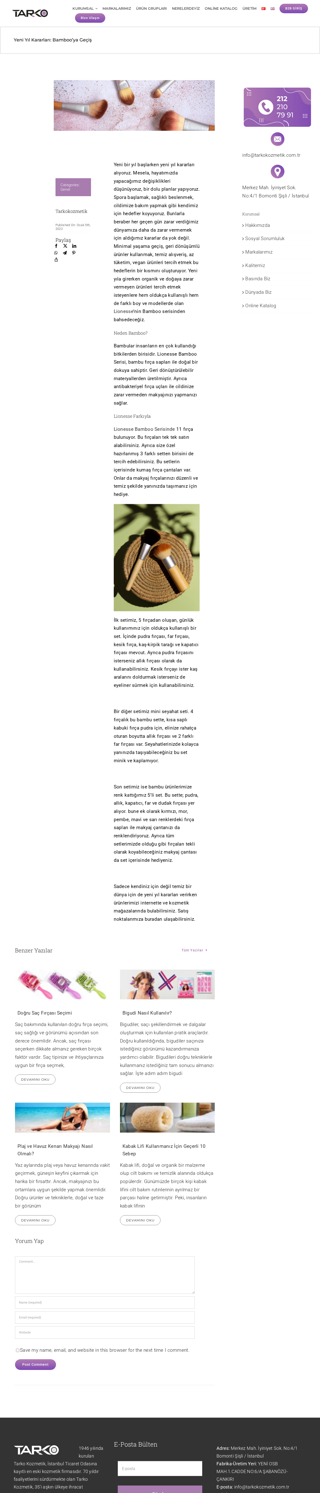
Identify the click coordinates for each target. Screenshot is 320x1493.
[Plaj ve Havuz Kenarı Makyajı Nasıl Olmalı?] (62, 1118)
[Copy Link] (56, 259)
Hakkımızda (257, 225)
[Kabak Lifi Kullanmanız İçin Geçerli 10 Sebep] (167, 1118)
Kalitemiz (255, 265)
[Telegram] (64, 253)
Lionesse (123, 311)
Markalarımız (258, 252)
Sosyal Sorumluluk (264, 238)
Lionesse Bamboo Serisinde (144, 429)
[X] (65, 246)
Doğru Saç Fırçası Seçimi (45, 1013)
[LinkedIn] (74, 246)
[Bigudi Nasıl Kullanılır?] (167, 985)
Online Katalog (260, 305)
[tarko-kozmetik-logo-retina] (30, 11)
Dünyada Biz (258, 292)
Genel (65, 189)
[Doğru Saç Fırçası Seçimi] (62, 985)
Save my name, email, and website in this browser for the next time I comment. (105, 1350)
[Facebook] (56, 246)
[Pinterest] (73, 253)
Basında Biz (257, 279)
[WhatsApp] (56, 253)
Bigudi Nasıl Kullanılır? (147, 1013)
